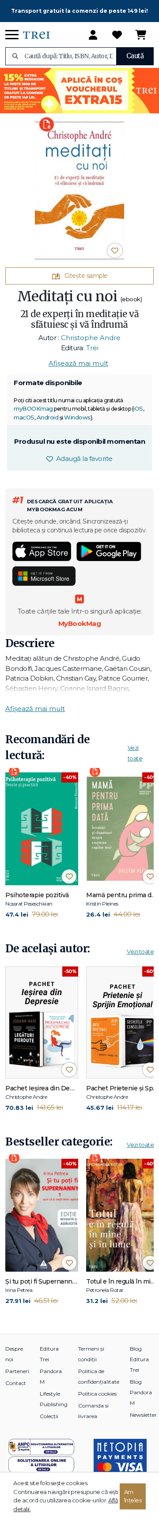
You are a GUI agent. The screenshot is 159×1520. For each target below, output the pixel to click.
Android (48, 417)
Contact (15, 1383)
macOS (24, 417)
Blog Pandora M (141, 1392)
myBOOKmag (33, 408)
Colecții (49, 1416)
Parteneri (17, 1371)
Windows (77, 417)
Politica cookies (97, 1393)
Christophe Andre (91, 337)
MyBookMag (79, 623)
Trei (92, 348)
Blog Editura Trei (139, 1359)
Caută (135, 56)
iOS (138, 408)
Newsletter (143, 1414)
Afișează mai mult (78, 363)
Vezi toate (140, 951)
